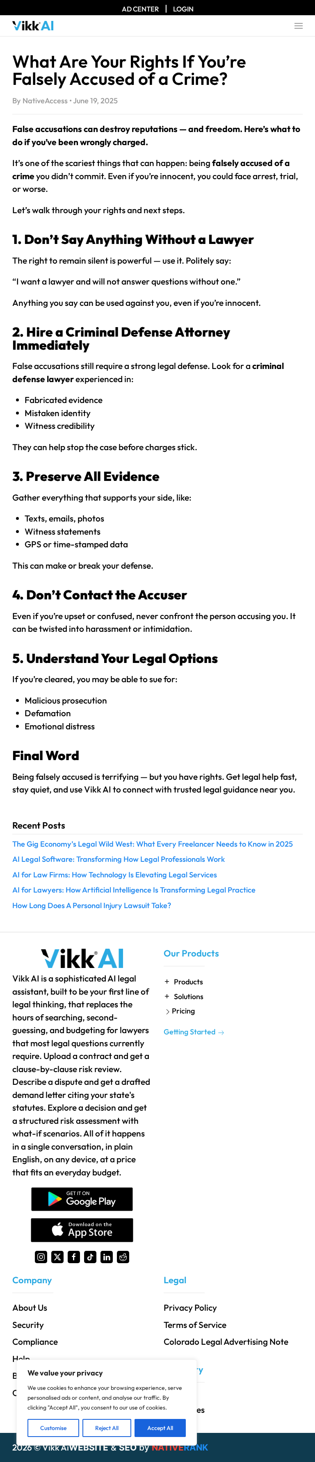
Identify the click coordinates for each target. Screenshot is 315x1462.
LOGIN (183, 9)
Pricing (183, 1011)
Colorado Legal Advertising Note (226, 1341)
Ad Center (140, 9)
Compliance (35, 1341)
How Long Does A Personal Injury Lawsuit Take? (91, 905)
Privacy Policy (190, 1307)
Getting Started (190, 1031)
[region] (106, 1403)
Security (28, 1324)
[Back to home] (32, 26)
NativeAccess (45, 100)
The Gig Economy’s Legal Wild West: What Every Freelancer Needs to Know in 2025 (152, 844)
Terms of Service (195, 1324)
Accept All (160, 1428)
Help (21, 1358)
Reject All (107, 1428)
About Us (29, 1307)
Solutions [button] (188, 996)
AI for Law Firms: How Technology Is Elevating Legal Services (114, 874)
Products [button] (188, 981)
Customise (53, 1428)
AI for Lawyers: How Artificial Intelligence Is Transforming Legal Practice (134, 890)
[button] (298, 26)
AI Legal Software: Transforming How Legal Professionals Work (118, 859)
